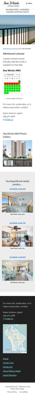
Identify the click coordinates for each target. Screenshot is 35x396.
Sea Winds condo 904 (17, 257)
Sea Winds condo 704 (17, 223)
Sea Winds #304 (7, 48)
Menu (30, 3)
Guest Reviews (10, 375)
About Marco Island (12, 371)
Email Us (9, 119)
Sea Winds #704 (17, 48)
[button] (5, 150)
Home (5, 359)
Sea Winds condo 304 (17, 189)
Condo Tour (8, 363)
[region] (17, 153)
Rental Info (8, 367)
